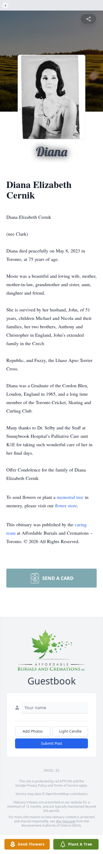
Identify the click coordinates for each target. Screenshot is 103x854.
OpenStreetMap (57, 794)
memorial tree (70, 497)
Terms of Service (66, 785)
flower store (66, 505)
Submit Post (51, 743)
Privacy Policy (36, 785)
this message (66, 821)
